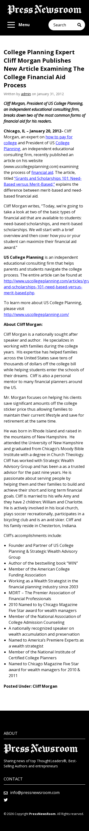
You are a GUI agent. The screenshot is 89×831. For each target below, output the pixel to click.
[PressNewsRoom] (44, 9)
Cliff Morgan (45, 686)
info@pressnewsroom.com (35, 792)
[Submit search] (81, 25)
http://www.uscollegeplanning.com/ (36, 314)
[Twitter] (6, 800)
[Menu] (11, 25)
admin (26, 94)
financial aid (42, 172)
